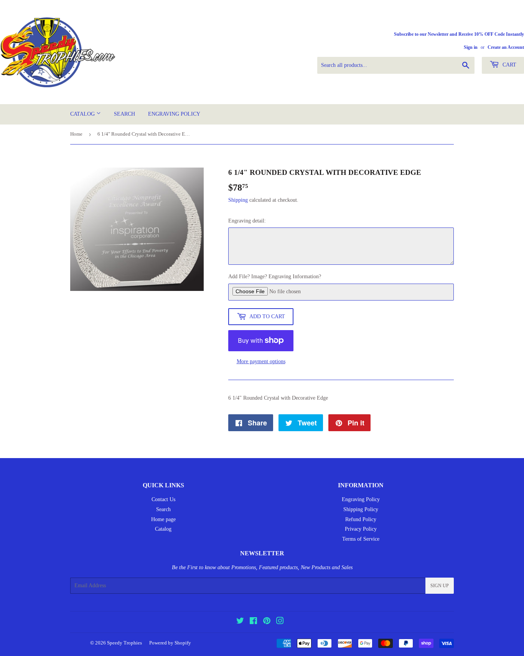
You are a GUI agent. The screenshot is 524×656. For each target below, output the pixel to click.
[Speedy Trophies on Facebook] (253, 622)
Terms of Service (360, 539)
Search (124, 114)
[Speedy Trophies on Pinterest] (267, 622)
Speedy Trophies (124, 643)
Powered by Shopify (170, 643)
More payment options (261, 361)
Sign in (471, 47)
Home (76, 134)
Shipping (238, 200)
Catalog (83, 114)
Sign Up (439, 585)
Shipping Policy (360, 509)
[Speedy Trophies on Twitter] (240, 622)
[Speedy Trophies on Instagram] (280, 622)
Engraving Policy (174, 114)
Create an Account (506, 47)
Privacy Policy (361, 529)
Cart (508, 65)
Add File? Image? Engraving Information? (274, 276)
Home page (163, 519)
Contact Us (163, 499)
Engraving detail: (247, 221)
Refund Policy (360, 519)
